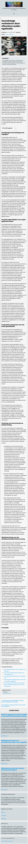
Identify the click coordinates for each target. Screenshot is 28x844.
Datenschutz (4, 841)
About (3, 812)
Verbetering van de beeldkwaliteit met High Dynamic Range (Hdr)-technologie (12, 701)
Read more (4, 736)
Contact (3, 815)
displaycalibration (10, 34)
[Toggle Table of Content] (14, 128)
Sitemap (3, 819)
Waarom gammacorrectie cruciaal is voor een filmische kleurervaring (14, 715)
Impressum (10, 841)
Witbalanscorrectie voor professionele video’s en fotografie (14, 741)
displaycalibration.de (10, 838)
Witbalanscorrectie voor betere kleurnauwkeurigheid (12, 769)
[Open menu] (14, 13)
